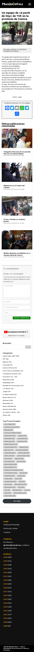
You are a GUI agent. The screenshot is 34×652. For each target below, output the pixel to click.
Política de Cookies (10, 529)
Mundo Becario (8, 397)
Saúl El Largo (24, 452)
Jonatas (8, 478)
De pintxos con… (8, 376)
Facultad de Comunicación (11, 385)
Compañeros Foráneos (11, 51)
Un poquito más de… (10, 412)
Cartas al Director (9, 368)
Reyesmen (22, 441)
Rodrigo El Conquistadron (13, 470)
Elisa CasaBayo (10, 467)
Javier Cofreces (11, 49)
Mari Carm (9, 450)
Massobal (9, 430)
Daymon (22, 435)
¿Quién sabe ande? (9, 356)
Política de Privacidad (11, 525)
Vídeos (5, 415)
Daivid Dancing (22, 450)
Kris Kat (8, 484)
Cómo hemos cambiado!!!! (11, 371)
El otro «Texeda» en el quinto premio (14, 220)
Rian (22, 481)
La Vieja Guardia (8, 394)
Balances (6, 362)
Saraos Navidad (8, 406)
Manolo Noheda (10, 464)
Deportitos (6, 379)
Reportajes (6, 403)
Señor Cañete (10, 495)
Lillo (7, 490)
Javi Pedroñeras (11, 472)
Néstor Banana (20, 484)
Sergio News (10, 475)
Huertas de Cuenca (12, 427)
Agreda (23, 472)
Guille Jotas (9, 455)
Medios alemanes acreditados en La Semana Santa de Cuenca (17, 254)
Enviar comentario (21, 318)
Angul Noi (19, 458)
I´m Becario (7, 388)
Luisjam (21, 475)
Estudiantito (10, 438)
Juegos (5, 391)
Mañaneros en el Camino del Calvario (14, 187)
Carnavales (6, 365)
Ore (27, 490)
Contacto (6, 532)
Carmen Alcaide (11, 447)
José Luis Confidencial (13, 432)
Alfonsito (24, 447)
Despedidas (6, 382)
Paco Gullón (9, 461)
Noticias (5, 400)
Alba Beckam (10, 487)
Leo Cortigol (10, 424)
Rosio (18, 478)
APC (4, 359)
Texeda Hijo (22, 438)
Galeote (8, 458)
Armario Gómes (23, 455)
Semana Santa (7, 409)
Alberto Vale (9, 441)
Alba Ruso (17, 490)
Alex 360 (21, 461)
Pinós (21, 487)
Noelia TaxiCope (11, 444)
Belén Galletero (20, 493)
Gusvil (8, 493)
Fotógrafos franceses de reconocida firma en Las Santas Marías (17, 153)
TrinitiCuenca (10, 452)
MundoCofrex (10, 435)
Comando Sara (10, 481)
